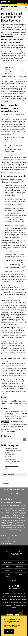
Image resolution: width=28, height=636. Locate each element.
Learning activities (9, 463)
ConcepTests (9, 199)
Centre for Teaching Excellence (14, 490)
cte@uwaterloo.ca (14, 529)
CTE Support (9, 403)
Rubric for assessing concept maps (10, 324)
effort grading (15, 237)
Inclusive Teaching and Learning (12, 461)
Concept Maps (18, 312)
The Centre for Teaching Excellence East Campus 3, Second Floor (9, 536)
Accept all (9, 631)
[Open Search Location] (26, 2)
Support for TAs (8, 468)
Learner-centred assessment (15, 172)
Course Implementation (10, 459)
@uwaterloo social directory (14, 588)
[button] (20, 2)
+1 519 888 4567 (15, 554)
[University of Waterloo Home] (5, 2)
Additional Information (8, 474)
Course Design (8, 457)
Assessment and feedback (11, 448)
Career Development (9, 454)
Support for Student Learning (12, 466)
